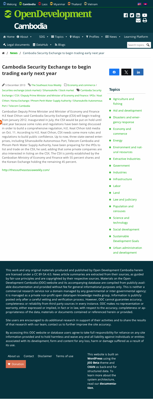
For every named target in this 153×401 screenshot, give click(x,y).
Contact (29, 356)
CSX (17, 95)
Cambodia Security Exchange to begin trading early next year (63, 53)
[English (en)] (139, 4)
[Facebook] (126, 16)
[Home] (3, 53)
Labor (117, 186)
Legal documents (18, 44)
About (24, 37)
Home (11, 37)
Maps (76, 37)
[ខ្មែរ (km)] (145, 4)
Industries (120, 172)
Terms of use (64, 356)
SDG (42, 37)
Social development (126, 229)
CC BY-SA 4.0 (42, 274)
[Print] (145, 21)
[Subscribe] (138, 21)
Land (116, 193)
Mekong (12, 4)
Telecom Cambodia (19, 106)
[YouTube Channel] (144, 16)
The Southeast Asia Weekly (46, 85)
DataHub (42, 44)
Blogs (61, 44)
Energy (117, 140)
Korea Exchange (20, 100)
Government (121, 165)
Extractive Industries (126, 159)
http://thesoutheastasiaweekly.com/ (26, 170)
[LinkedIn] (138, 16)
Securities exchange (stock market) (21, 90)
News (113, 37)
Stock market (66, 90)
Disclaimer (45, 356)
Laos (44, 4)
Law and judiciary (125, 199)
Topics (59, 37)
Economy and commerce (81, 85)
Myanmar (59, 4)
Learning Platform (136, 37)
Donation (18, 364)
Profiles (94, 37)
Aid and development (127, 110)
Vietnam (93, 4)
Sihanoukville (50, 90)
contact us (55, 324)
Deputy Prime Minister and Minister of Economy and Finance (54, 95)
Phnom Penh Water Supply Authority (51, 100)
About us (14, 356)
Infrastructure (122, 179)
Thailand (76, 4)
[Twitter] (132, 16)
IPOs (92, 95)
